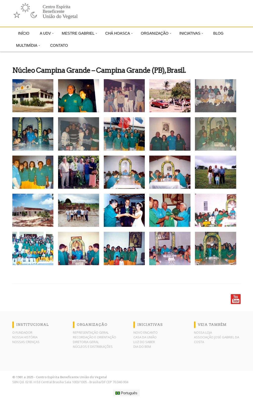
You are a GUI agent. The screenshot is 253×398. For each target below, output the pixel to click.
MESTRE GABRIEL (78, 33)
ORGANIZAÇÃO (155, 33)
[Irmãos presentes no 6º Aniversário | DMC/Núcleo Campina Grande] (35, 248)
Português (128, 393)
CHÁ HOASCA (117, 33)
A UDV (45, 33)
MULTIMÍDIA (26, 45)
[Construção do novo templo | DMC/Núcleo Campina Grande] (35, 210)
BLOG (218, 33)
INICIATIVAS (189, 33)
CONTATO (59, 45)
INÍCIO (23, 33)
